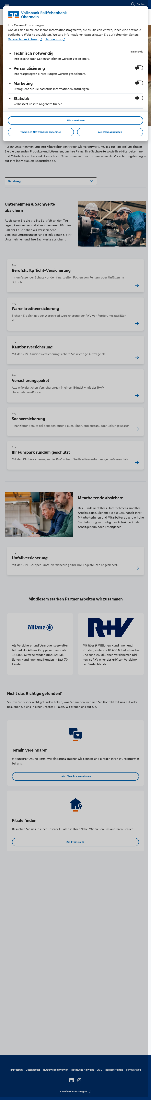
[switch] (139, 67)
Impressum (53, 39)
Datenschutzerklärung (23, 39)
